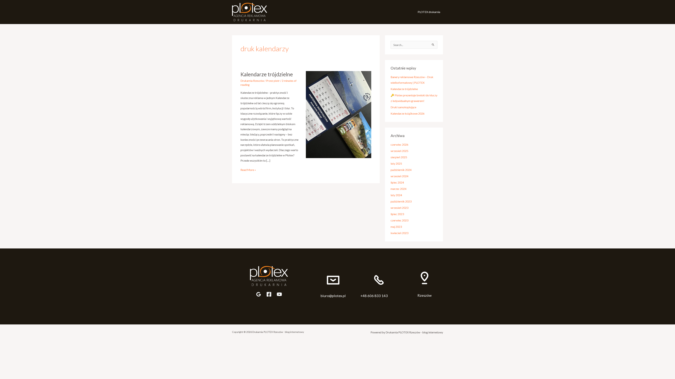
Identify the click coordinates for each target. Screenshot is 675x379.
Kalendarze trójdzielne (266, 74)
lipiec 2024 (397, 182)
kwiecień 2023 (399, 233)
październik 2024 (401, 169)
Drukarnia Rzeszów (252, 80)
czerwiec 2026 (399, 144)
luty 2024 (396, 195)
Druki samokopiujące (403, 107)
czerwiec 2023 (399, 220)
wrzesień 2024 (399, 176)
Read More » (248, 169)
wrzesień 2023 (399, 207)
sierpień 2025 (399, 157)
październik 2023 (401, 201)
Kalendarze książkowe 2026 (408, 113)
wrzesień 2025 (399, 150)
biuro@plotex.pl (333, 296)
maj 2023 (396, 226)
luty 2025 (396, 163)
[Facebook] (269, 294)
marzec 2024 (398, 188)
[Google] (258, 294)
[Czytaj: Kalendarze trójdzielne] (338, 114)
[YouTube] (279, 294)
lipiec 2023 (397, 214)
